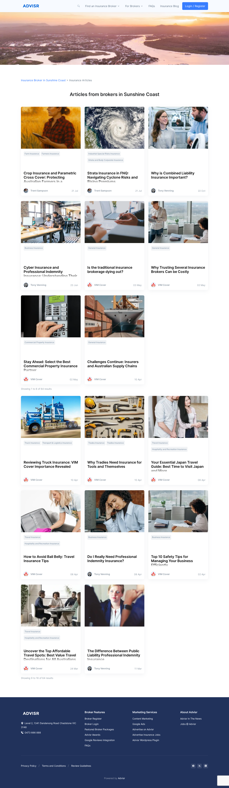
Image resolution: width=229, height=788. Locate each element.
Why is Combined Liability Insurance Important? (172, 175)
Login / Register (195, 6)
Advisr (121, 778)
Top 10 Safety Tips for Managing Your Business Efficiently (172, 561)
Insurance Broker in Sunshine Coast (43, 80)
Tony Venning (166, 190)
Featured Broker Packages (99, 729)
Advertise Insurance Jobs (146, 734)
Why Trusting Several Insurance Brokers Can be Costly (178, 269)
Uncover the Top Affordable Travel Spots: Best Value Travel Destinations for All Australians (50, 655)
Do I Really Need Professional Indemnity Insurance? (112, 559)
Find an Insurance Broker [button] (101, 6)
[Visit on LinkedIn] (205, 766)
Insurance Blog (169, 6)
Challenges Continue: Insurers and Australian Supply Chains (113, 364)
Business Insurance (34, 248)
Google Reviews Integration (100, 740)
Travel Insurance (160, 443)
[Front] (31, 6)
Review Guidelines (81, 765)
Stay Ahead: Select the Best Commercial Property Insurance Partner (50, 366)
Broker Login (92, 724)
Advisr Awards (92, 734)
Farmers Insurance (50, 153)
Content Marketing (142, 718)
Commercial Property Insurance (39, 342)
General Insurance (96, 248)
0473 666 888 (32, 732)
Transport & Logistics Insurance (57, 443)
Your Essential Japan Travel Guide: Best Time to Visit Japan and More (177, 466)
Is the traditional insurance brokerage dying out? (109, 269)
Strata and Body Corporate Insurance (105, 160)
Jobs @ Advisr (188, 724)
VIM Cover (100, 285)
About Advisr (188, 712)
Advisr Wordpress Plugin (145, 740)
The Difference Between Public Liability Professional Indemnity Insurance (113, 655)
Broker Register (93, 718)
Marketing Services (144, 712)
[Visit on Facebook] (193, 766)
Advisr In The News (191, 718)
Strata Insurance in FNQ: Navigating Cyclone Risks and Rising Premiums (112, 177)
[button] (78, 6)
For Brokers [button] (132, 6)
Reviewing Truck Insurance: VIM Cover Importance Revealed (51, 464)
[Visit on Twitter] (199, 766)
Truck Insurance (32, 443)
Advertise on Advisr (143, 729)
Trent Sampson (39, 190)
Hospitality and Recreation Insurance (169, 449)
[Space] (31, 713)
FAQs (152, 6)
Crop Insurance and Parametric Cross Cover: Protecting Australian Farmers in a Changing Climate (50, 179)
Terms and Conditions (54, 765)
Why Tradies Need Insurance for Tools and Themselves (114, 464)
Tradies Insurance (115, 443)
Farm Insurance (32, 153)
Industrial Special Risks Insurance (104, 153)
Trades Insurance (96, 443)
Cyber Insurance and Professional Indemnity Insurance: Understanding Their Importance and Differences (50, 273)
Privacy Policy (28, 765)
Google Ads (138, 724)
